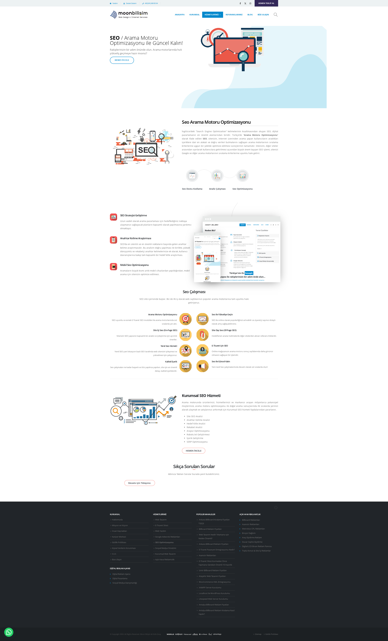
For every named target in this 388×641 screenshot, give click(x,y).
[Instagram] (250, 3)
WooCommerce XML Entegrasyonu (215, 582)
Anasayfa (179, 14)
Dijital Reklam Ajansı (121, 574)
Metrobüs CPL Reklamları (253, 528)
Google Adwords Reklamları (167, 537)
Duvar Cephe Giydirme (252, 542)
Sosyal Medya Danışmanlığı (124, 583)
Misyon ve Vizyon (120, 525)
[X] (245, 3)
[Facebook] (240, 3)
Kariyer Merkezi (119, 537)
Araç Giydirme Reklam (252, 537)
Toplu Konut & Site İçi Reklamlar (256, 550)
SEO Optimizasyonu (164, 542)
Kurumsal (194, 14)
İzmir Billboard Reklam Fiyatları (213, 570)
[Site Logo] (129, 15)
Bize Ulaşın (263, 14)
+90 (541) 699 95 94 (151, 3)
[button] (275, 15)
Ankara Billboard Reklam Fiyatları (213, 544)
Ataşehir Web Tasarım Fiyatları (212, 576)
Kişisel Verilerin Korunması (124, 548)
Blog (250, 14)
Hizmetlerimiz (212, 14)
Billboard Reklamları (251, 520)
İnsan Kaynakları (119, 531)
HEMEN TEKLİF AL (266, 3)
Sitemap (258, 634)
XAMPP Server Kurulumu (210, 587)
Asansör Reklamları (207, 555)
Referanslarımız (234, 14)
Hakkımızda (117, 519)
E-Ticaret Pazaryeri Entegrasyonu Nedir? (217, 549)
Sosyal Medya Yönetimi (165, 548)
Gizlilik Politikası (119, 542)
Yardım (114, 3)
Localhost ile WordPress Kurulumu (214, 593)
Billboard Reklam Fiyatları (210, 529)
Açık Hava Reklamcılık (164, 559)
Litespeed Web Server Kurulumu (213, 599)
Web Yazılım (160, 531)
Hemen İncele (122, 60)
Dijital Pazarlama (119, 578)
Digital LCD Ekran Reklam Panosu (257, 546)
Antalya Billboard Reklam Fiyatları (214, 604)
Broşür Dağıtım (249, 533)
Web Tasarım (161, 519)
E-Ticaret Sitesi (161, 525)
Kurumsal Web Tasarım (165, 554)
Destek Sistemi (131, 3)
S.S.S (114, 554)
